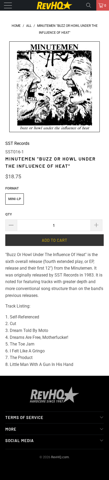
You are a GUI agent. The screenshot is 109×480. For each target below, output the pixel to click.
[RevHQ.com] (54, 5)
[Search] (90, 5)
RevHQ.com (60, 457)
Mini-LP (14, 199)
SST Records (17, 143)
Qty (8, 214)
